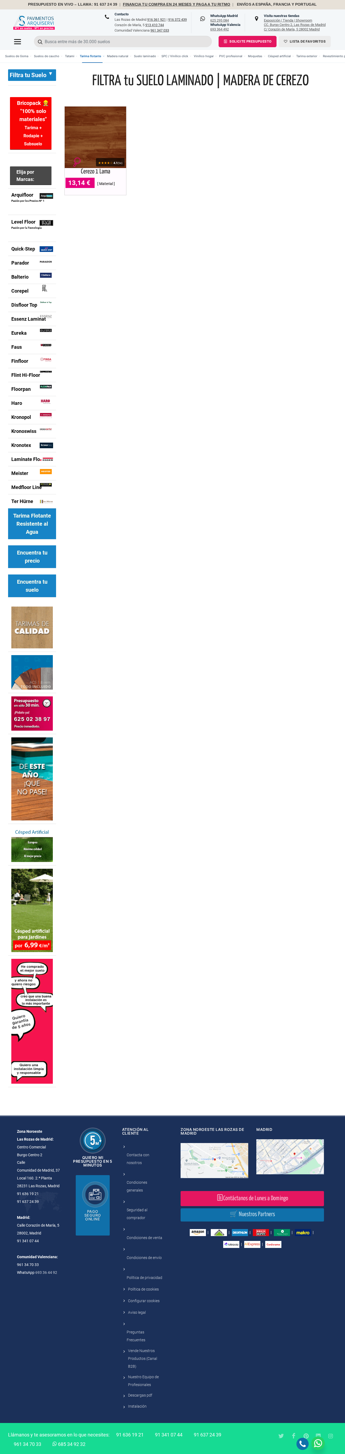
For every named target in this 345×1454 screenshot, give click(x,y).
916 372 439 (177, 20)
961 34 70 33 (27, 1444)
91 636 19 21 (130, 1435)
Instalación (137, 1406)
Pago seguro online (92, 1215)
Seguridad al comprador (137, 1214)
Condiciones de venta (144, 1238)
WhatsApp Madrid (224, 18)
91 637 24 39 (207, 1435)
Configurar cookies (144, 1301)
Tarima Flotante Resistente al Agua (32, 523)
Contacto (122, 14)
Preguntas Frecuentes (136, 1336)
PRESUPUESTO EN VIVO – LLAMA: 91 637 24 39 (72, 4)
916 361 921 (156, 20)
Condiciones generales (137, 1186)
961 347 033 (159, 30)
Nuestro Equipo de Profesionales (143, 1381)
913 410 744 (154, 25)
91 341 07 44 (168, 1435)
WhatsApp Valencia (225, 27)
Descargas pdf (140, 1395)
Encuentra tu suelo (32, 586)
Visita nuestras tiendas (295, 22)
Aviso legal (137, 1312)
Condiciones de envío (144, 1257)
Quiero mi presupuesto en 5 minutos (92, 1161)
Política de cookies (143, 1289)
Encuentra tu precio (32, 556)
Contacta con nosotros (138, 1159)
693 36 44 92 (46, 1272)
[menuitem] (18, 56)
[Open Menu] (17, 41)
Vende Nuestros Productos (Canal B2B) (142, 1359)
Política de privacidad (144, 1277)
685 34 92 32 (71, 1444)
